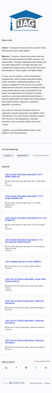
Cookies (47, 383)
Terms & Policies (35, 383)
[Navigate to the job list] (26, 32)
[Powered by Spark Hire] (13, 383)
